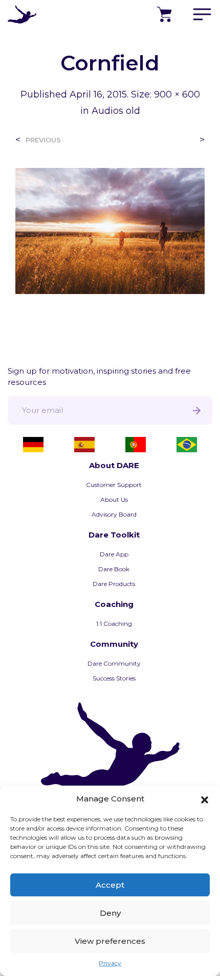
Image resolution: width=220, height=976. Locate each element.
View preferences (110, 941)
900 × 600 (177, 94)
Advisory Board (114, 514)
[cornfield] (110, 230)
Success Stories (114, 678)
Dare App (114, 554)
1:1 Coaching (114, 623)
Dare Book (113, 569)
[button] (205, 799)
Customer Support (114, 485)
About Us (114, 499)
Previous (43, 140)
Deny (110, 913)
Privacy (110, 963)
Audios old (116, 110)
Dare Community (114, 663)
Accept (110, 885)
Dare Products (114, 584)
